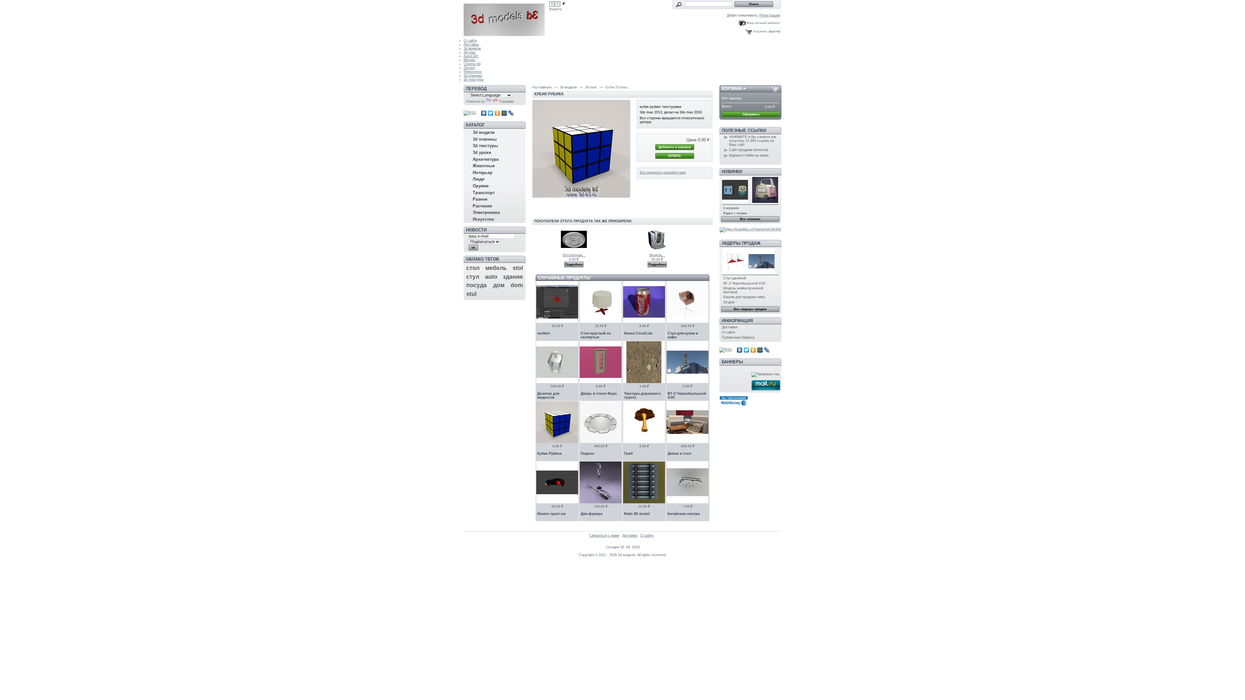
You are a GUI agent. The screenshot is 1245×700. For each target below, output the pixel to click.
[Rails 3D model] (644, 482)
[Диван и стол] (687, 422)
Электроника (486, 212)
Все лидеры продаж (750, 309)
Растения (482, 206)
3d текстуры (474, 79)
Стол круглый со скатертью (596, 335)
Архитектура (486, 159)
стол (473, 268)
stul (471, 294)
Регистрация (769, 15)
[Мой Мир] (504, 113)
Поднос (587, 453)
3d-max (470, 52)
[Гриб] (644, 422)
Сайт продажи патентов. (749, 150)
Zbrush (469, 68)
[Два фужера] (601, 482)
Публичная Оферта (738, 337)
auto (491, 277)
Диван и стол (679, 453)
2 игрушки (731, 208)
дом (498, 285)
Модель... (657, 255)
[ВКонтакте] (483, 113)
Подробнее (574, 264)
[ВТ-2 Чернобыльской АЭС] (687, 362)
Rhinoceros (473, 72)
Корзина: (760, 31)
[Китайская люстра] (687, 482)
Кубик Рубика (549, 453)
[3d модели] (506, 18)
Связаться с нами (604, 535)
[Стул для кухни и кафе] (687, 302)
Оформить (751, 114)
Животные (484, 165)
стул (472, 277)
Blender (470, 60)
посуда (476, 285)
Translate (506, 101)
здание (513, 277)
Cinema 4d (472, 64)
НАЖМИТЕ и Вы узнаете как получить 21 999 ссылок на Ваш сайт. (752, 140)
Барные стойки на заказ (748, 155)
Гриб (628, 453)
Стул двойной (734, 278)
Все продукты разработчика (663, 172)
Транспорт (484, 192)
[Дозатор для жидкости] (557, 362)
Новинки (732, 171)
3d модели (472, 48)
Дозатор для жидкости (548, 395)
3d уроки (482, 152)
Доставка (471, 44)
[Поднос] (601, 422)
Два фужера (591, 514)
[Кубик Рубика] (557, 422)
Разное (480, 199)
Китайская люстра (684, 514)
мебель (496, 268)
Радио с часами (735, 213)
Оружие (481, 185)
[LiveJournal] (511, 113)
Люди (478, 179)
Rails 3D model (637, 514)
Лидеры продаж (741, 243)
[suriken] (557, 302)
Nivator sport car (551, 514)
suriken (543, 333)
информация (737, 320)
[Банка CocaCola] (644, 302)
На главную (541, 87)
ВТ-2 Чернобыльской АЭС (744, 283)
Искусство (483, 219)
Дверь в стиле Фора (599, 393)
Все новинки (750, 219)
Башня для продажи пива (744, 297)
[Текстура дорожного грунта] (644, 362)
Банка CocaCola (638, 333)
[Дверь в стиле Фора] (601, 362)
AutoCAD (471, 56)
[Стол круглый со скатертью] (601, 302)
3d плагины (473, 75)
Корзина (732, 88)
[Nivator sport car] (557, 482)
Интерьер (482, 172)
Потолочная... (574, 255)
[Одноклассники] (497, 113)
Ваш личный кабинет (763, 23)
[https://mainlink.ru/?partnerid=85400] (750, 229)
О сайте (470, 40)
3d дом (729, 302)
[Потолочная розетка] (574, 251)
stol (518, 268)
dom (517, 285)
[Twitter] (490, 113)
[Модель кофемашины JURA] (657, 251)
